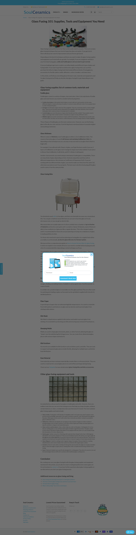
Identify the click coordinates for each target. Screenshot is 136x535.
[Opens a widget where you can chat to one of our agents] (130, 532)
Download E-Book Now (68, 278)
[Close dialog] (91, 254)
